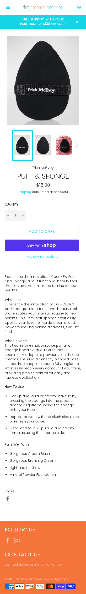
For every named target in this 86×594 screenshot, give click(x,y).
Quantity (11, 204)
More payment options (42, 257)
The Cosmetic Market (29, 579)
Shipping (24, 192)
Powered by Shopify (56, 579)
